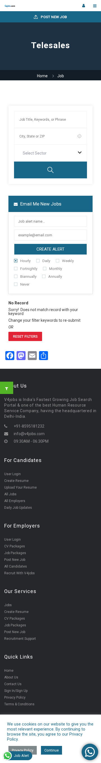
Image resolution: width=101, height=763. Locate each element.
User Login (12, 474)
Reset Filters (25, 336)
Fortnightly (28, 268)
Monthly (55, 268)
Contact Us (13, 684)
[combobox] (50, 153)
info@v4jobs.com (29, 433)
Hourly (25, 261)
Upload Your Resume (20, 487)
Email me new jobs (40, 204)
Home (42, 76)
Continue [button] (51, 750)
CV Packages (14, 546)
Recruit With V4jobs (19, 573)
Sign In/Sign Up (15, 691)
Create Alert (50, 249)
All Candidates (15, 566)
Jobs (8, 605)
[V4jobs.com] (27, 5)
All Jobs (10, 494)
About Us (11, 677)
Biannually (28, 276)
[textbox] (35, 153)
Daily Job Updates (18, 508)
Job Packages (15, 553)
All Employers (14, 501)
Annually (55, 276)
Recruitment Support (20, 639)
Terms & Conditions (19, 704)
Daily (46, 261)
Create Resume (16, 481)
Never (24, 284)
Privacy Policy (15, 697)
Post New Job (53, 17)
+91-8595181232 (29, 426)
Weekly (68, 261)
